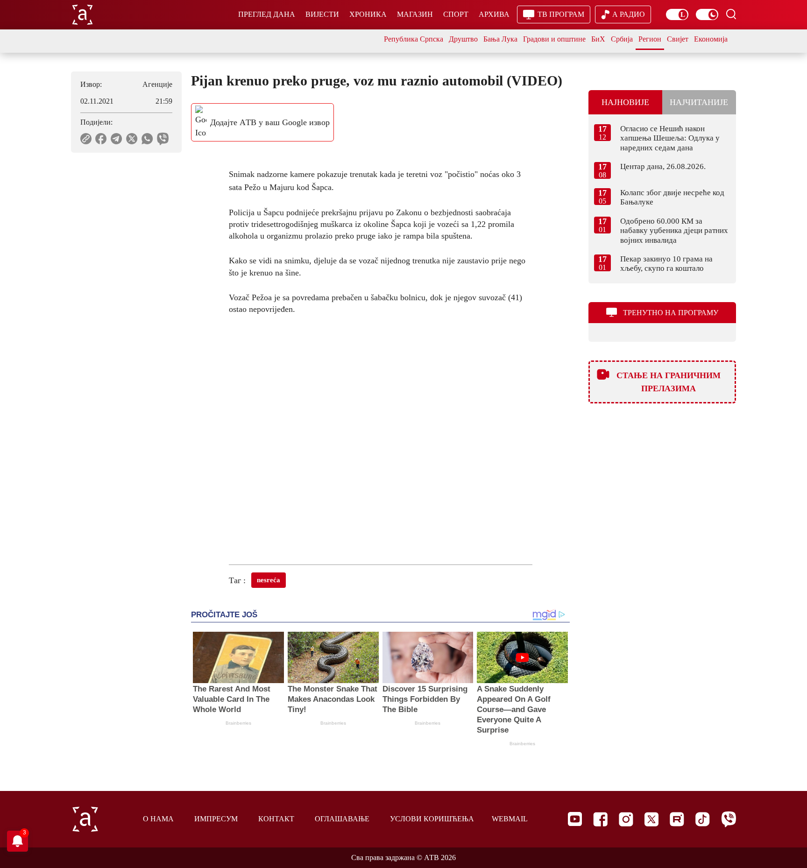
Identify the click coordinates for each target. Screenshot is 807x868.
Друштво (463, 39)
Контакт (276, 819)
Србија (622, 39)
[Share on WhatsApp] (147, 138)
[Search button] (731, 14)
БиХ (598, 39)
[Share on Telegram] (116, 138)
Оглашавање (342, 819)
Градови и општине (554, 39)
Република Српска (413, 39)
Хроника (368, 14)
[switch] (677, 14)
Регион (649, 39)
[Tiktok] (702, 819)
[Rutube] (677, 819)
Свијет (677, 39)
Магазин (415, 14)
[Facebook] (600, 819)
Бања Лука (500, 39)
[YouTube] (575, 819)
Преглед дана (266, 14)
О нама (158, 819)
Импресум (216, 819)
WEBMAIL (510, 819)
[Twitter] (651, 819)
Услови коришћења (432, 819)
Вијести (322, 14)
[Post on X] (132, 138)
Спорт (455, 14)
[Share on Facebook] (101, 138)
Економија (711, 39)
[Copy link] (86, 138)
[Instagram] (626, 819)
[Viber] (728, 819)
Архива (494, 14)
